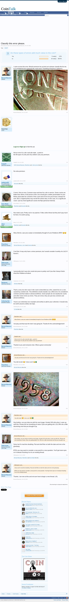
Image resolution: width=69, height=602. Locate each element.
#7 (67, 261)
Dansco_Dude (29, 509)
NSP (15, 165)
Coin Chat (9, 45)
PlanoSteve (27, 165)
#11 (67, 347)
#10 (67, 326)
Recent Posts (13, 14)
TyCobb (15, 309)
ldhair (3, 224)
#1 (67, 112)
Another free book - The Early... (32, 545)
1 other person (35, 165)
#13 (67, 408)
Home (5, 12)
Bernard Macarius (20, 45)
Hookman (30, 245)
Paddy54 (4, 164)
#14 (67, 429)
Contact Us (54, 597)
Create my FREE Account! (34, 495)
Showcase (32, 12)
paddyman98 (5, 182)
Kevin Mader (5, 204)
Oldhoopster (5, 262)
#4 (67, 203)
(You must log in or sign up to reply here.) (59, 484)
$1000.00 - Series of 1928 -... (32, 528)
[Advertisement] (34, 29)
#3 (67, 180)
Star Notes (28, 549)
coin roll (24, 245)
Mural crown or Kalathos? (31, 541)
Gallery (25, 12)
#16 (67, 479)
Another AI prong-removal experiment (34, 504)
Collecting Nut (5, 301)
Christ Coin (28, 537)
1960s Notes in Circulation (31, 516)
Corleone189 (28, 517)
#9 (67, 306)
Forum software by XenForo (12, 600)
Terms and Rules (57, 600)
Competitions (18, 12)
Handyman (4, 282)
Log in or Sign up (62, 1)
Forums (11, 12)
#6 (67, 242)
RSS (67, 598)
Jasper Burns (29, 546)
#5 (67, 222)
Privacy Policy (65, 600)
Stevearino (16, 183)
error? (6, 48)
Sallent (27, 513)
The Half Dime (29, 521)
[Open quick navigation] (66, 593)
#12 (67, 364)
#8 (67, 281)
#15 (67, 455)
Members (46, 12)
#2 (67, 162)
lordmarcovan (29, 505)
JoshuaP (27, 525)
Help (58, 597)
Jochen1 (27, 542)
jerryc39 (27, 534)
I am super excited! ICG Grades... (33, 524)
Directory (39, 12)
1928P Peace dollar (30, 532)
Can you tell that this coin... (31, 508)
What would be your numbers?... (33, 520)
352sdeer (16, 283)
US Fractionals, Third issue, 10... (33, 512)
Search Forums (5, 14)
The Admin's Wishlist (26, 587)
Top (64, 597)
